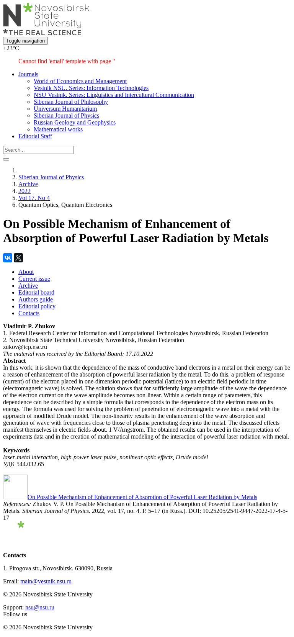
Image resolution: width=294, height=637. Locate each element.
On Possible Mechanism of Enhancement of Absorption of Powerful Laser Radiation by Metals (142, 497)
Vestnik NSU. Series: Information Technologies (91, 88)
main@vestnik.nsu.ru (46, 581)
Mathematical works (58, 129)
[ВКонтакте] (7, 257)
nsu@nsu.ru (39, 607)
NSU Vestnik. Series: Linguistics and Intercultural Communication (114, 95)
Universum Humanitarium (65, 108)
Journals (28, 74)
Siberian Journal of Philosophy (71, 101)
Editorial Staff (35, 136)
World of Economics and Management (80, 81)
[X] (18, 257)
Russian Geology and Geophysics (75, 122)
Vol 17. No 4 (34, 198)
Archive (28, 184)
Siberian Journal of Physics (66, 115)
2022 (24, 191)
